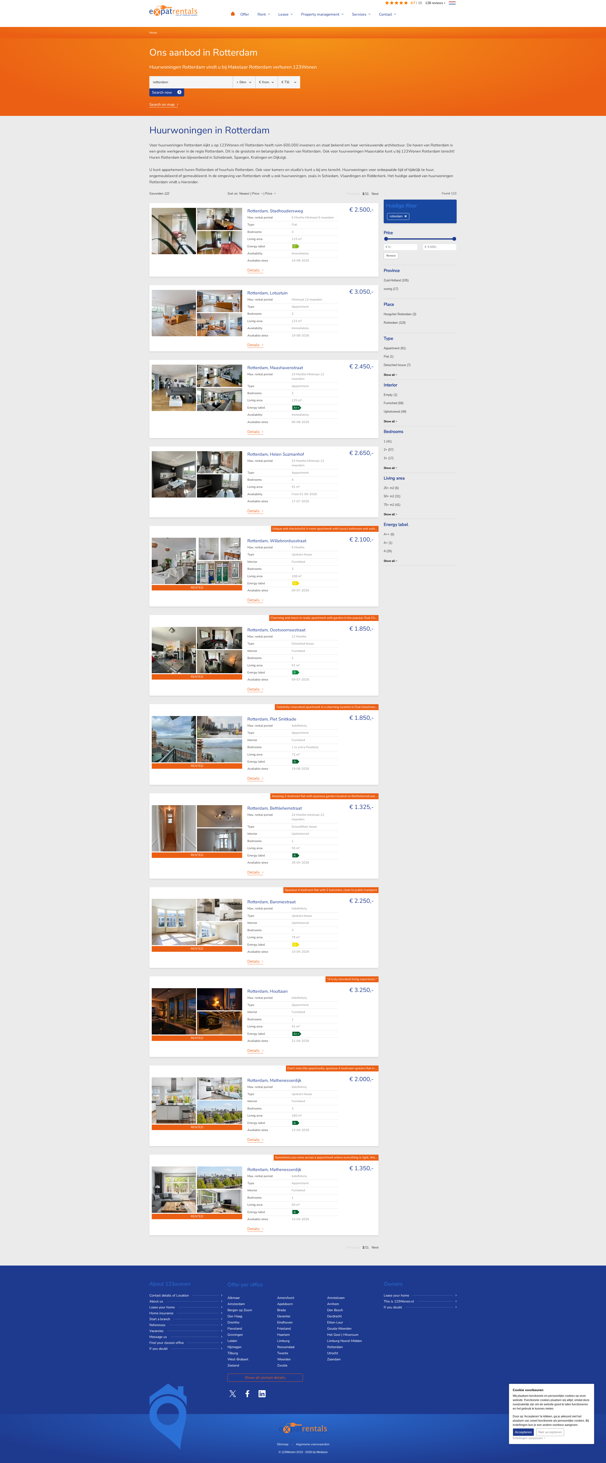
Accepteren (523, 1432)
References (157, 1325)
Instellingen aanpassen (528, 1438)
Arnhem (333, 1304)
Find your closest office (166, 1343)
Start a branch (159, 1319)
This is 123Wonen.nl (399, 1301)
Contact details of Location (169, 1295)
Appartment (395, 348)
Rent (262, 14)
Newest (244, 193)
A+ (388, 543)
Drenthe (233, 1322)
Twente (282, 1353)
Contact (386, 14)
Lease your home (162, 1307)
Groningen (235, 1334)
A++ (389, 534)
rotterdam (397, 216)
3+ (388, 458)
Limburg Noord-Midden (344, 1341)
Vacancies (156, 1331)
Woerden (284, 1359)
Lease (284, 14)
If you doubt (158, 1348)
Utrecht (332, 1353)
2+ (388, 449)
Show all (390, 375)
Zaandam (334, 1359)
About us (156, 1301)
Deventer (283, 1316)
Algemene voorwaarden (312, 1444)
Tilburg (232, 1353)
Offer (244, 14)
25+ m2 (391, 488)
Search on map (161, 104)
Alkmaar (233, 1298)
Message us (158, 1337)
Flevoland (234, 1328)
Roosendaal (285, 1347)
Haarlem (283, 1334)
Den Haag (234, 1316)
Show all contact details (265, 1377)
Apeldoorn (285, 1304)
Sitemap (283, 1444)
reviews (434, 3)
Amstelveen (336, 1298)
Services (359, 14)
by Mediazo (320, 1452)
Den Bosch (335, 1310)
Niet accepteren (550, 1432)
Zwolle (282, 1365)
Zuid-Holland (396, 280)
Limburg (283, 1341)
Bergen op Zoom (239, 1310)
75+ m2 (392, 505)
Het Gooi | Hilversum (342, 1334)
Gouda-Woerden (339, 1328)
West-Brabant (237, 1359)
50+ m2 (392, 496)
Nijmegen (234, 1347)
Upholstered (395, 411)
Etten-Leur (335, 1322)
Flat (388, 356)
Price (256, 193)
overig (391, 289)
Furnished (393, 403)
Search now (162, 92)
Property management (320, 14)
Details (253, 270)
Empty (390, 395)
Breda (281, 1310)
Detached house (397, 365)
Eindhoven (285, 1322)
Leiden (232, 1341)
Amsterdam (236, 1304)
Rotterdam (394, 322)
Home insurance (161, 1313)
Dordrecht (334, 1316)
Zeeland (233, 1365)
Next (375, 194)
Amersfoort (285, 1298)
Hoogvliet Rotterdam (400, 314)
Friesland (284, 1328)
